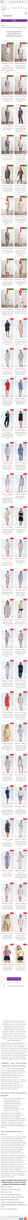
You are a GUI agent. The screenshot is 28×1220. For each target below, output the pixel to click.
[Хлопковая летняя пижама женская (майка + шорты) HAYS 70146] (20, 764)
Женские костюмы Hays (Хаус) (10, 1199)
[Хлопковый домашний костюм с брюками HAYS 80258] (20, 206)
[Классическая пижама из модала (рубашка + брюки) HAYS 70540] (20, 358)
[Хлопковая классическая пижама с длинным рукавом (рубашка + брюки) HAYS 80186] (7, 53)
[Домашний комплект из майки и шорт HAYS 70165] (7, 579)
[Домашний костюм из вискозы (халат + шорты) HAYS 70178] (20, 388)
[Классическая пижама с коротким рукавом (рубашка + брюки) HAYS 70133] (20, 829)
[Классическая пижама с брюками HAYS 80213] (7, 145)
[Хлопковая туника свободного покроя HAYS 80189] (20, 145)
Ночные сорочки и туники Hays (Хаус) (12, 1202)
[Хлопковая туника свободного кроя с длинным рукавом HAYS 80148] (7, 206)
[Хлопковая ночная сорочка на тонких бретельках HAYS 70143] (7, 670)
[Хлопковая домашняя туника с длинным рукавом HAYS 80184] (7, 175)
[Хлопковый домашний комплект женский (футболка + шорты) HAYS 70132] (7, 517)
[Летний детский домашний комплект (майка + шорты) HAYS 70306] (7, 733)
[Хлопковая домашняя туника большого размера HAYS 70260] (7, 829)
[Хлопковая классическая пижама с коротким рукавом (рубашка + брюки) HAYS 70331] (7, 419)
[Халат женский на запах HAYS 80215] (7, 115)
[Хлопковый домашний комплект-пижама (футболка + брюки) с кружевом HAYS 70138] (7, 484)
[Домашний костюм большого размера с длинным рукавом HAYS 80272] (20, 238)
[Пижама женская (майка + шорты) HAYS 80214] (7, 238)
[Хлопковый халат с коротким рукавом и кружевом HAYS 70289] (7, 893)
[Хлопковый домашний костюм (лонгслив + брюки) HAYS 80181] (20, 115)
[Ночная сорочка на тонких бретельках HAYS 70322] (20, 517)
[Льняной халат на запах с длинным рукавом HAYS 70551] (7, 358)
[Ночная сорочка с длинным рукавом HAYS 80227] (20, 86)
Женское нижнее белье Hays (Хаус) (11, 1194)
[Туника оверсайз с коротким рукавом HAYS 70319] (7, 329)
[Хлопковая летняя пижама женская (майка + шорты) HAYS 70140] (7, 639)
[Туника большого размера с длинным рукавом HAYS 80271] (7, 269)
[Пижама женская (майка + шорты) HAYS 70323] (20, 484)
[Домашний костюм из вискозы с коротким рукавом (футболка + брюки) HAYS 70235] (20, 733)
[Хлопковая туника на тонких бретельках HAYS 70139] (20, 639)
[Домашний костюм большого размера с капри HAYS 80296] (20, 53)
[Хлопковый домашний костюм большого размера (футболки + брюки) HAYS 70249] (20, 670)
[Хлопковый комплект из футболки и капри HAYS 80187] (7, 86)
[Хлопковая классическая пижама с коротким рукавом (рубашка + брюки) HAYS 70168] (20, 860)
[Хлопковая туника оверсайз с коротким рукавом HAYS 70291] (7, 548)
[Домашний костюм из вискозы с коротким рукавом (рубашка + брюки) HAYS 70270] (20, 452)
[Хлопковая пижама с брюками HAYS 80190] (20, 299)
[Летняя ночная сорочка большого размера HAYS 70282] (7, 860)
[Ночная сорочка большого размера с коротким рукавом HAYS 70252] (20, 923)
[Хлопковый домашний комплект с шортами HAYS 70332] (20, 419)
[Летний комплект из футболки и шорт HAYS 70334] (20, 609)
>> (20, 982)
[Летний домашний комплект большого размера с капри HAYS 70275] (20, 796)
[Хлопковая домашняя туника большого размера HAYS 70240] (20, 893)
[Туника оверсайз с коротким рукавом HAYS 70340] (7, 609)
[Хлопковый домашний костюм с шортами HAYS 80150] (20, 269)
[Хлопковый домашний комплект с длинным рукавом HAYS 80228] (7, 299)
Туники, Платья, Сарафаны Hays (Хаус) (12, 1197)
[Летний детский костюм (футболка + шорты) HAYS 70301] (20, 954)
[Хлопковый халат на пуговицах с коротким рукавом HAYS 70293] (7, 702)
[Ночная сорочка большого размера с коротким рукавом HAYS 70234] (7, 452)
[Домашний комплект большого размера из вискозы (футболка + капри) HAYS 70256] (20, 702)
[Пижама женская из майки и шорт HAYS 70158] (20, 548)
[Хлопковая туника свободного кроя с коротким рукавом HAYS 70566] (7, 388)
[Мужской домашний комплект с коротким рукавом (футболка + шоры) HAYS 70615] (7, 796)
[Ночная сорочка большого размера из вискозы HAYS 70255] (7, 764)
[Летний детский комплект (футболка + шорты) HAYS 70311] (7, 923)
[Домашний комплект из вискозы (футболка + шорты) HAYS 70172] (20, 329)
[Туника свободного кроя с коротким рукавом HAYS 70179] (20, 579)
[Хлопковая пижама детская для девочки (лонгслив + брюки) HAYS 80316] (20, 175)
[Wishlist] (12, 60)
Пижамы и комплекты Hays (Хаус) (11, 1189)
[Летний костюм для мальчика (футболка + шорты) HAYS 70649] (7, 954)
